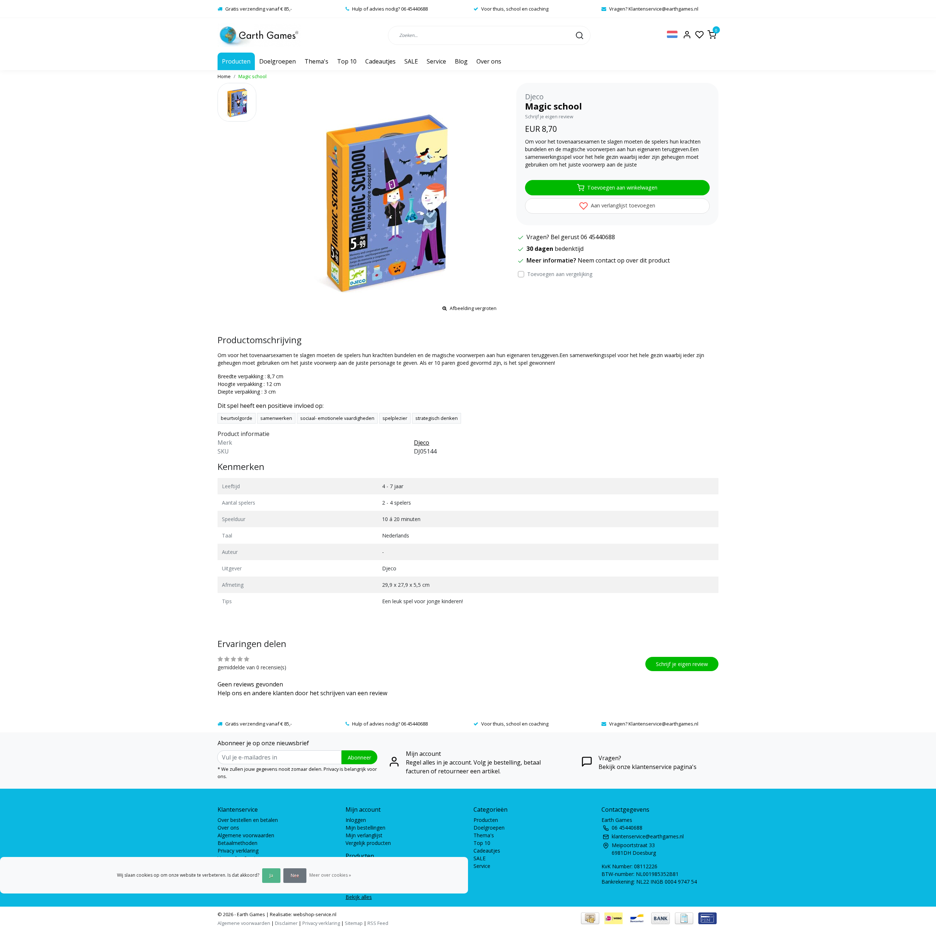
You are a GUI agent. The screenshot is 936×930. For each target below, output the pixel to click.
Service (436, 61)
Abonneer (359, 757)
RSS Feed (377, 923)
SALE (411, 61)
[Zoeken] (579, 35)
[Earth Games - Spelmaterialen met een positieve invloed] (259, 35)
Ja (271, 875)
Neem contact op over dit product (624, 260)
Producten (236, 61)
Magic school (252, 76)
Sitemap (354, 923)
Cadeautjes (380, 61)
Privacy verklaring (238, 850)
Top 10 (346, 61)
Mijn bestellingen (365, 827)
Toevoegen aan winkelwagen (622, 187)
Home (224, 76)
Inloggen (356, 819)
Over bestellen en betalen (248, 819)
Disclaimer (286, 923)
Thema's (316, 61)
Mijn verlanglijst (364, 835)
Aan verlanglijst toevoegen (622, 205)
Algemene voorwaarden (246, 835)
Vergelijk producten (368, 842)
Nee (295, 875)
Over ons (488, 61)
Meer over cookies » (330, 875)
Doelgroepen (277, 61)
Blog (461, 61)
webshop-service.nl (314, 914)
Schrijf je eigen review (549, 116)
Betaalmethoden (237, 842)
